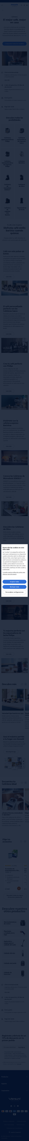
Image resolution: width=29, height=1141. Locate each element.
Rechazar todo (14, 587)
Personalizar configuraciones (14, 592)
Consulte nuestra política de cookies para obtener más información (14, 573)
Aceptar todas (14, 582)
